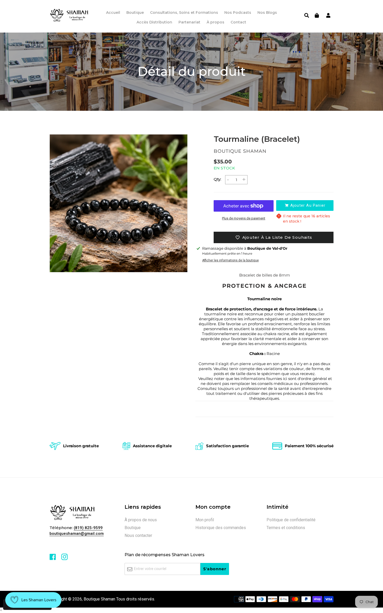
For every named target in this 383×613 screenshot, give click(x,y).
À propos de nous (141, 519)
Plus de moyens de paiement (243, 218)
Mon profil (204, 519)
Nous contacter (138, 535)
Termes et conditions (286, 527)
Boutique (133, 527)
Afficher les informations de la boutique (230, 260)
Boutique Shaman (99, 599)
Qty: (217, 179)
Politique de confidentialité (291, 519)
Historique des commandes (220, 527)
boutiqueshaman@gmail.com (77, 533)
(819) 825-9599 (88, 527)
